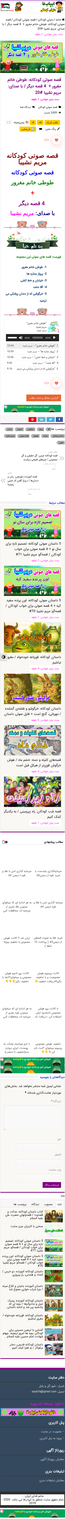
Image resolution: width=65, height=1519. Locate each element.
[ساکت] (21, 337)
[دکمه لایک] (56, 140)
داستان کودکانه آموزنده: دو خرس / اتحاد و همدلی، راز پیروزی (22, 1273)
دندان (9, 429)
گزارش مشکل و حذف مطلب (43, 398)
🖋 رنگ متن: (52, 129)
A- (33, 122)
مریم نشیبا (10, 436)
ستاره (46, 436)
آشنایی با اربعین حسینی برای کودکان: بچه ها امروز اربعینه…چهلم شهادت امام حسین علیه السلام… (23, 1333)
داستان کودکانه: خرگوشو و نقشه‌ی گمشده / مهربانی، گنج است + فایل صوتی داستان (32, 711)
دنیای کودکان (45, 19)
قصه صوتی (24, 436)
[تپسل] (6, 406)
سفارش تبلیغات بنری (51, 1480)
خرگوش (31, 429)
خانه (59, 19)
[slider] (13, 337)
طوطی (35, 436)
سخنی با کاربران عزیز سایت (26, 1226)
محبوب (48, 1204)
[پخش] (54, 337)
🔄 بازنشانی (27, 129)
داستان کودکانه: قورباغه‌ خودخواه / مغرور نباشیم (23, 1317)
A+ (40, 122)
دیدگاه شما (25, 107)
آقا (49, 429)
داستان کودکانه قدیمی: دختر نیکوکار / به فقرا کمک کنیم (26, 1346)
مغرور (61, 442)
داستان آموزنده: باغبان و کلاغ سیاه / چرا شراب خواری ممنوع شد (22, 1288)
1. (40, 346)
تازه (60, 1204)
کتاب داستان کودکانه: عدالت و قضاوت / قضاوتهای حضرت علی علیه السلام (24, 1214)
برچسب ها (20, 1204)
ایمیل (58, 1154)
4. (45, 363)
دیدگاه (56, 1101)
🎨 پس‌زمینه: (21, 122)
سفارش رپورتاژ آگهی (52, 1459)
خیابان (19, 429)
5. (36, 369)
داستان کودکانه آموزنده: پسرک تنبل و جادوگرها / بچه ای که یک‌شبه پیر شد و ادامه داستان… (24, 1303)
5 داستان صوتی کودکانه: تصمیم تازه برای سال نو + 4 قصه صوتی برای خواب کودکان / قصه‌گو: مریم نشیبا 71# (33, 549)
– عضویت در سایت (52, 1431)
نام (59, 1139)
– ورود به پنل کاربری (52, 1438)
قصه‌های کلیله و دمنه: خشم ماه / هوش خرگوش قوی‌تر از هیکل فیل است (34, 762)
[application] (32, 337)
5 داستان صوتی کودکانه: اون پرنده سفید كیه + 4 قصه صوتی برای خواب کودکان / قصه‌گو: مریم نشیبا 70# (33, 606)
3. (40, 357)
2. (43, 352)
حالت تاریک (52, 122)
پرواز (41, 429)
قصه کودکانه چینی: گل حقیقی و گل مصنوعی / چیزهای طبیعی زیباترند (39, 456)
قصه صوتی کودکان (24, 19)
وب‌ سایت (55, 1169)
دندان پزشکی (58, 436)
